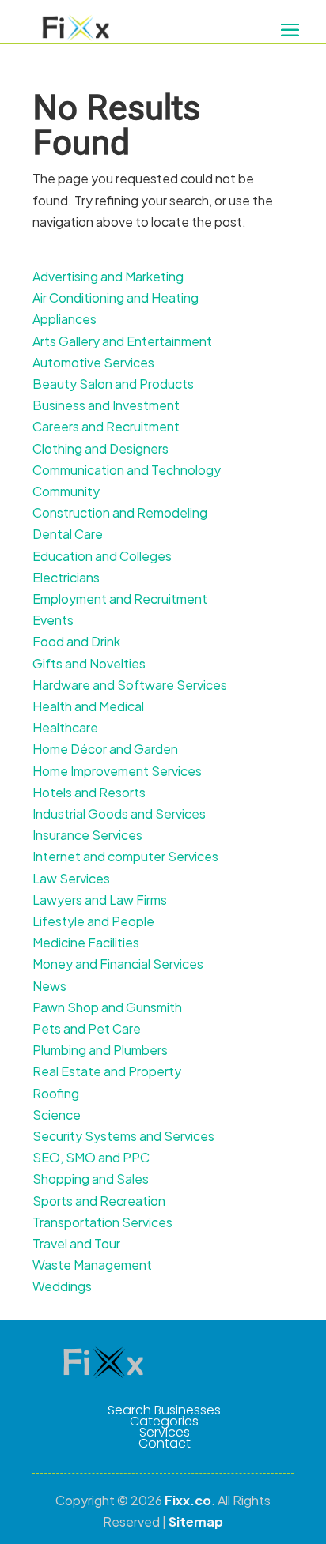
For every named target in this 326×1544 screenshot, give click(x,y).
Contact (164, 1443)
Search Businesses (164, 1410)
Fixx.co (188, 1500)
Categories (164, 1421)
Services (164, 1432)
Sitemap (196, 1521)
